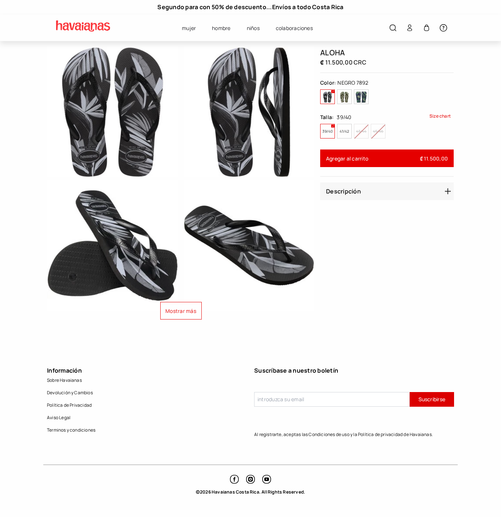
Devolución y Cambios (70, 392)
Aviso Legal (58, 417)
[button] (392, 28)
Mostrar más (180, 310)
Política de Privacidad (69, 405)
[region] (250, 7)
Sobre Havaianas (64, 380)
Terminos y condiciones (71, 430)
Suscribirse (431, 399)
